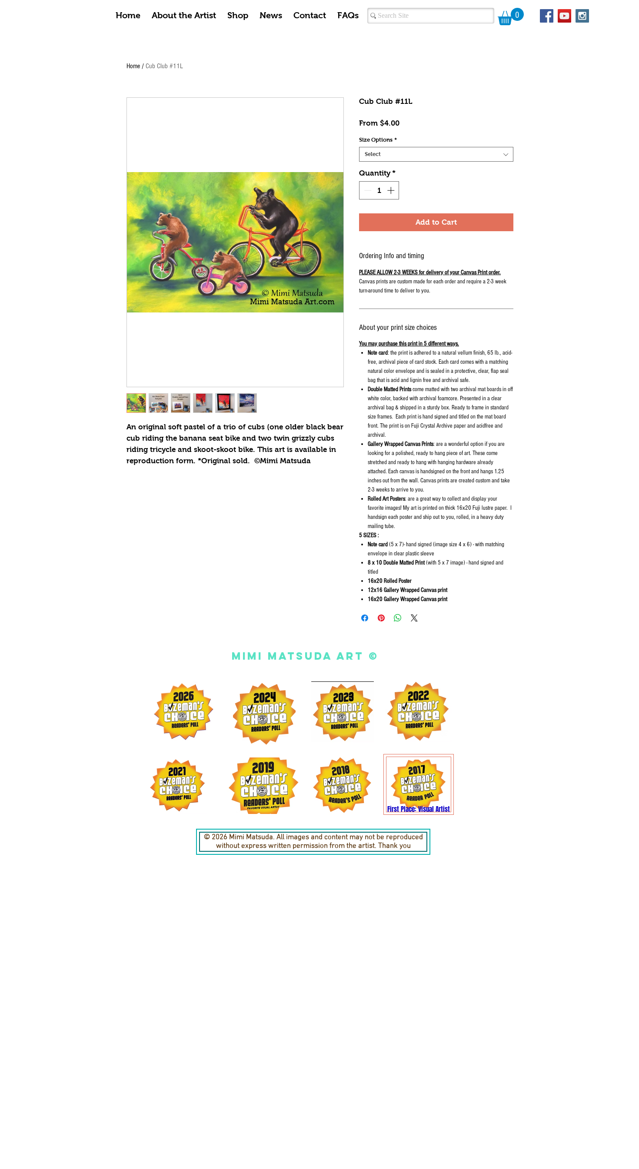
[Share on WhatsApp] (398, 618)
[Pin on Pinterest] (381, 618)
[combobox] (436, 154)
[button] (511, 16)
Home (133, 66)
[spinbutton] (379, 190)
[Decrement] (366, 190)
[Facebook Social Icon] (546, 16)
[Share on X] (414, 618)
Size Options (378, 139)
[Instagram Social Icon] (582, 16)
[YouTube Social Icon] (564, 16)
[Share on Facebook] (364, 618)
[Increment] (391, 190)
